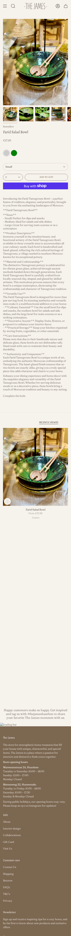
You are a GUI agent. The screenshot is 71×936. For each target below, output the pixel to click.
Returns (7, 880)
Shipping (8, 874)
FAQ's (6, 887)
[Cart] (66, 6)
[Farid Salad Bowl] (35, 467)
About (6, 821)
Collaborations (12, 835)
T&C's (6, 894)
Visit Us (7, 848)
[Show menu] (5, 6)
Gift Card (8, 842)
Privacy (7, 900)
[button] (13, 6)
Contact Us (9, 867)
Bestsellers (8, 126)
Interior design (12, 828)
